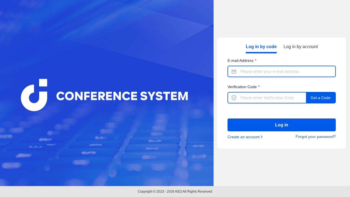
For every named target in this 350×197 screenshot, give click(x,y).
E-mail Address (240, 60)
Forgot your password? (316, 136)
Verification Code (242, 87)
